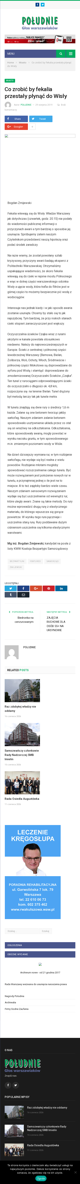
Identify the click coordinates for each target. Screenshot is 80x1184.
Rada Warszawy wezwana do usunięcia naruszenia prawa (36, 984)
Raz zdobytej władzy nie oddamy (47, 1107)
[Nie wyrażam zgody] (75, 1172)
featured (35, 561)
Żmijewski (16, 567)
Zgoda (41, 1178)
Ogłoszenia (14, 945)
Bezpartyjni (17, 561)
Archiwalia (10, 1002)
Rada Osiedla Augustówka (22, 798)
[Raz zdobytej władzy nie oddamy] (22, 690)
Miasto (10, 81)
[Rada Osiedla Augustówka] (22, 782)
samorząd (53, 561)
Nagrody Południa (14, 996)
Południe (26, 105)
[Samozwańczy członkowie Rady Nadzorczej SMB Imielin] (22, 734)
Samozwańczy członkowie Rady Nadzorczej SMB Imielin (22, 755)
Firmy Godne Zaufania (16, 1009)
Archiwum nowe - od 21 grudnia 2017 (40, 972)
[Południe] (40, 22)
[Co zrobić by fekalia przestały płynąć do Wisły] (40, 164)
